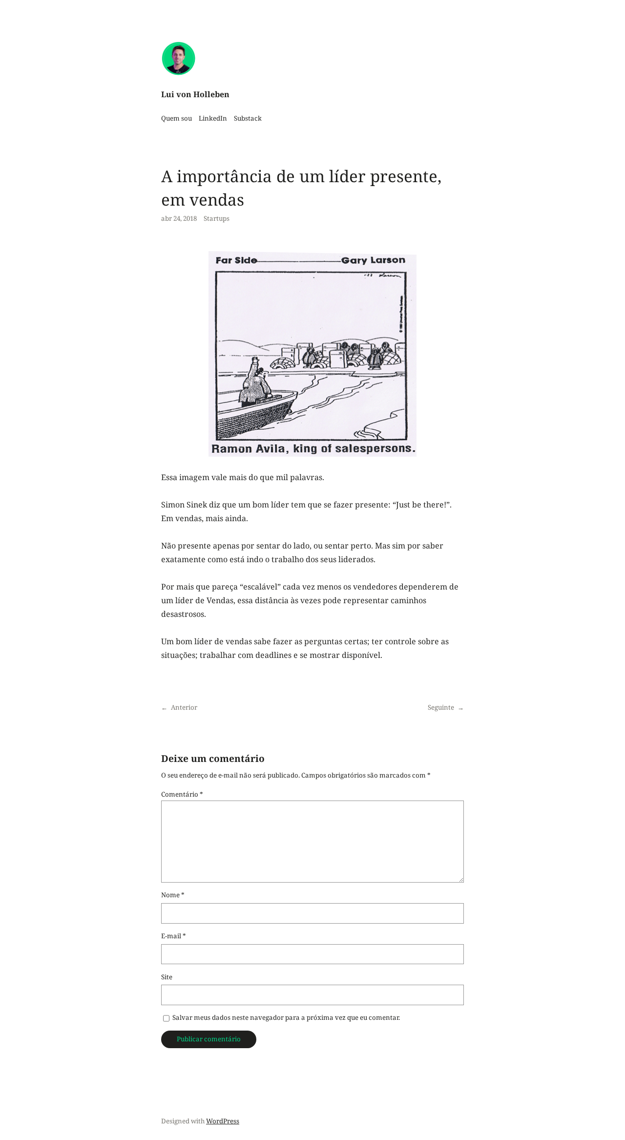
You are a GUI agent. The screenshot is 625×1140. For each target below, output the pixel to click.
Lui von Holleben (195, 94)
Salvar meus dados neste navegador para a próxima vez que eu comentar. (286, 1017)
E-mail (173, 935)
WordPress (222, 1121)
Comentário (182, 794)
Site (166, 976)
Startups (216, 218)
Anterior (184, 707)
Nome (173, 894)
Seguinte (441, 707)
